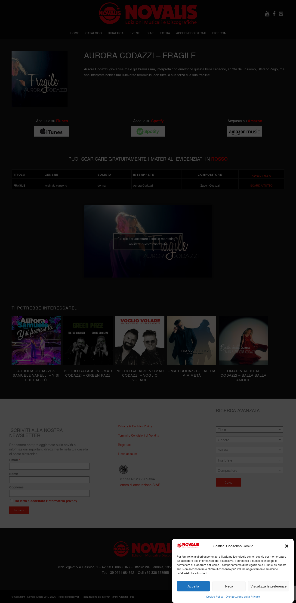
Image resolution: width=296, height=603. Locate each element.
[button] (286, 546)
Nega (229, 586)
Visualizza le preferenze (268, 586)
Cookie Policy (214, 596)
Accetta (193, 586)
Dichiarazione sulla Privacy (243, 596)
